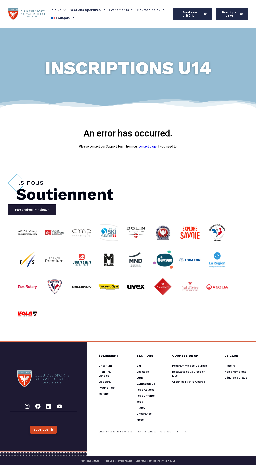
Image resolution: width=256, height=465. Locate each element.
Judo (140, 377)
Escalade (143, 371)
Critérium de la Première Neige (115, 431)
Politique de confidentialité (117, 460)
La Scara (105, 381)
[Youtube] (59, 406)
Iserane (104, 393)
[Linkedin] (48, 406)
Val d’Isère (165, 431)
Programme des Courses (189, 365)
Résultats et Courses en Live (188, 373)
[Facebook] (38, 406)
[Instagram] (27, 406)
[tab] (32, 209)
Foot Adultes (145, 389)
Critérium (105, 365)
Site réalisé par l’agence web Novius (155, 460)
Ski (139, 365)
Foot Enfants (146, 395)
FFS (184, 431)
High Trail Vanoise (105, 373)
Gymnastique (146, 383)
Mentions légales (90, 460)
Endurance (144, 413)
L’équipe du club (236, 377)
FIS (176, 431)
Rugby (141, 407)
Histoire (230, 365)
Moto (140, 419)
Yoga (140, 401)
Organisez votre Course (188, 381)
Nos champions (235, 371)
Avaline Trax (107, 387)
